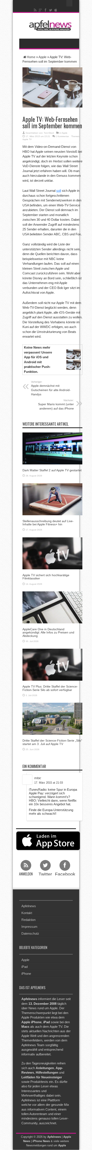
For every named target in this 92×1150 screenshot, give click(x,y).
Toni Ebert (49, 133)
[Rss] (35, 10)
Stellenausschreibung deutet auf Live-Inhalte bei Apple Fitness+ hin (48, 522)
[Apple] (56, 10)
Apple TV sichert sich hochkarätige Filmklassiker (45, 576)
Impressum (29, 926)
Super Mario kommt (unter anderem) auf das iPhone (56, 404)
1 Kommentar (62, 136)
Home (31, 57)
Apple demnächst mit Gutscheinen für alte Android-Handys (51, 388)
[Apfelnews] (49, 25)
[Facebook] (45, 10)
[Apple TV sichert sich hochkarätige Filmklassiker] (52, 553)
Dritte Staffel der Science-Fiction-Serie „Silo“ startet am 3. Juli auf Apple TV (52, 742)
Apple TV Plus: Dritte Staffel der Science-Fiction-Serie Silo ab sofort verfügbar (50, 688)
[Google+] (40, 10)
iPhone (26, 973)
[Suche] (69, 3)
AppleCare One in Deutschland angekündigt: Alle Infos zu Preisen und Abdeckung (48, 632)
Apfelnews (28, 906)
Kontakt (26, 913)
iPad (24, 967)
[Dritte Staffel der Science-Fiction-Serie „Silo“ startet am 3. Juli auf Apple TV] (52, 718)
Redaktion (28, 920)
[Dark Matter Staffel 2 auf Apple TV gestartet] (52, 448)
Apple (42, 57)
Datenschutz (30, 933)
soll (58, 190)
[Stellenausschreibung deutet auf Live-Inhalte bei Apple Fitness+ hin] (52, 499)
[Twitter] (51, 10)
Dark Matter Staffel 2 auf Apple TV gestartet (52, 470)
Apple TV (27, 139)
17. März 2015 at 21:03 (48, 782)
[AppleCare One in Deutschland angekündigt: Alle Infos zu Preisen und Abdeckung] (52, 607)
